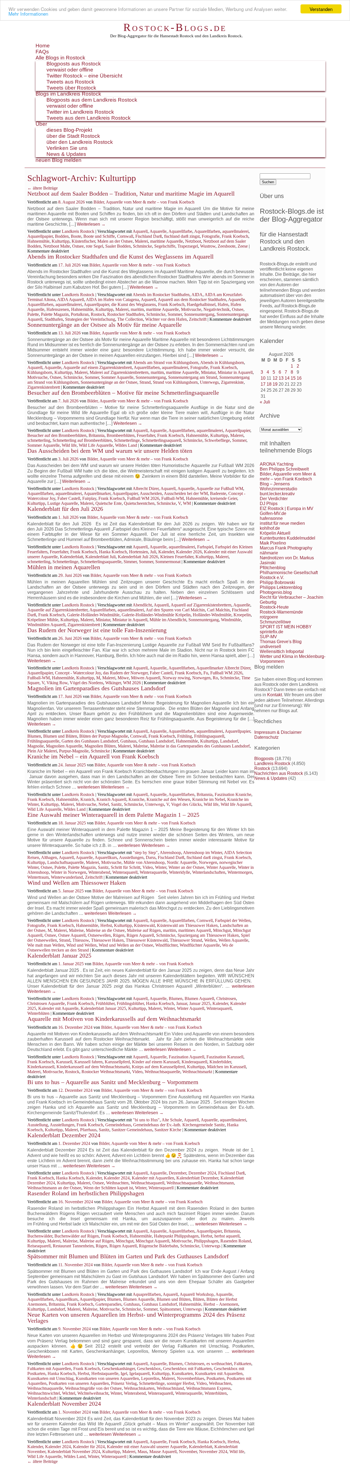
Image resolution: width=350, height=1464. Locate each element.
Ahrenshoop (170, 852)
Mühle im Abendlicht (168, 619)
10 (263, 378)
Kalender (166, 551)
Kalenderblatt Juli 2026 (138, 556)
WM (187, 503)
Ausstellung (37, 1124)
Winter (160, 867)
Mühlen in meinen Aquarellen (63, 567)
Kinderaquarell (194, 1061)
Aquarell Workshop (197, 1294)
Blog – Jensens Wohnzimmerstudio (278, 486)
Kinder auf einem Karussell (155, 1061)
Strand (145, 382)
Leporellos (150, 1378)
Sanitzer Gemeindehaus (132, 1129)
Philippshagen (206, 1241)
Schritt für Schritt (125, 867)
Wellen (210, 940)
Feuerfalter (146, 435)
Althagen (49, 857)
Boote (76, 236)
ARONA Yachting (276, 464)
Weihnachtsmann (219, 1183)
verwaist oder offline (69, 70)
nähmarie (269, 553)
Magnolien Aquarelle (64, 746)
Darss (151, 857)
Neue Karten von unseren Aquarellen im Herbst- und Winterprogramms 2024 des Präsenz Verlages (136, 1317)
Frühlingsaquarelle (43, 741)
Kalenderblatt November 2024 (64, 1403)
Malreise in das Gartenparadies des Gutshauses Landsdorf (200, 746)
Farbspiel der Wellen (232, 920)
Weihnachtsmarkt (197, 1071)
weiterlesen (88, 787)
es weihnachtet (219, 1363)
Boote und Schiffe (99, 236)
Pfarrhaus (88, 1129)
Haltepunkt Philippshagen (176, 1236)
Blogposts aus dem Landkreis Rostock (91, 100)
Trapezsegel (187, 246)
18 (269, 384)
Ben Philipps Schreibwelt (284, 469)
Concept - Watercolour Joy (78, 673)
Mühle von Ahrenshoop (144, 862)
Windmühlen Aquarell (46, 624)
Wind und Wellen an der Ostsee (126, 945)
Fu (205, 673)
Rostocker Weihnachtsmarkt (105, 1071)
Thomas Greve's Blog (281, 641)
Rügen (118, 935)
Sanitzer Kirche (167, 1129)
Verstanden (321, 8)
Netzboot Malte (56, 246)
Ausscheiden (151, 493)
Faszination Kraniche (233, 794)
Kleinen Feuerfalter (176, 556)
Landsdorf (229, 741)
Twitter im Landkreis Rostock (80, 112)
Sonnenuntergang (199, 314)
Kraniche (136, 799)
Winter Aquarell (190, 1008)
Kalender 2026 (189, 551)
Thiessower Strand (186, 940)
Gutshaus (128, 741)
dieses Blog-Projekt (69, 130)
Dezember (177, 1173)
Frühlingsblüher (130, 1003)
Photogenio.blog (276, 592)
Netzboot (193, 241)
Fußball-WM (172, 498)
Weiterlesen (91, 224)
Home (43, 45)
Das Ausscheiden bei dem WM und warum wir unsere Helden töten (109, 450)
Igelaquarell (139, 1373)
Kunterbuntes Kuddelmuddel (287, 538)
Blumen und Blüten (60, 736)
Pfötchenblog (272, 567)
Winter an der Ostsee (186, 867)
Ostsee (78, 246)
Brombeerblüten (121, 435)
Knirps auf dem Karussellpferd (158, 1066)
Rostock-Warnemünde (281, 612)
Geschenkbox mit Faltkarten (187, 1368)
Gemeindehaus (118, 1124)
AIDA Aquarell (70, 299)
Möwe (123, 677)
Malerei (141, 241)
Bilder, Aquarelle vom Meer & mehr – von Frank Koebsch (144, 202)
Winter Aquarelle (221, 867)
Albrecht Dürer (146, 488)
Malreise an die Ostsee (105, 930)
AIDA (197, 294)
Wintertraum (38, 877)
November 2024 (213, 1451)
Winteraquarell (125, 872)
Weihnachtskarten (139, 1388)
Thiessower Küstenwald (147, 940)
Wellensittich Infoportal (282, 651)
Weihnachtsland (170, 1388)
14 (287, 378)
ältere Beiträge (42, 188)
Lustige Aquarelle (62, 503)
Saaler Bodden (118, 246)
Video (147, 867)
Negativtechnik (216, 309)
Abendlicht (142, 605)
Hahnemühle (38, 241)
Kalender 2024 (117, 1178)
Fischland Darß (148, 236)
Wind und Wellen (81, 945)
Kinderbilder (220, 1061)
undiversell (270, 646)
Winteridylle (179, 872)
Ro (215, 677)
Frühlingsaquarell (209, 736)
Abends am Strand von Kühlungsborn (165, 362)
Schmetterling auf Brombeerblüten (82, 440)
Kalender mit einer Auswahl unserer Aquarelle (147, 1446)
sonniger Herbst (180, 1383)
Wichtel (68, 1393)
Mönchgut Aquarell (152, 1241)
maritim (137, 309)
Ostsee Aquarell (72, 935)
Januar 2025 (199, 1003)
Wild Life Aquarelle (96, 445)
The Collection (130, 319)
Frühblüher (105, 1003)
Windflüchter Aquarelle (200, 945)
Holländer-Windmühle (212, 614)
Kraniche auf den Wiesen (168, 799)
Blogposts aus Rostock (73, 64)
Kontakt (274, 694)
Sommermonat (167, 561)
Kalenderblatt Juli (100, 556)
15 (293, 378)
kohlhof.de (270, 528)
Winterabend (99, 872)
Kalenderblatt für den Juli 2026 (66, 508)
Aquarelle (158, 231)
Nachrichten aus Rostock (278, 773)
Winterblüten (38, 1013)
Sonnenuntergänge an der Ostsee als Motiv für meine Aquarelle (104, 324)
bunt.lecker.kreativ (277, 493)
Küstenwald (144, 925)
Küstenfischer (83, 241)
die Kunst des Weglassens (133, 304)
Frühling (184, 736)
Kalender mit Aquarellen (153, 1178)
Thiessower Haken (107, 940)
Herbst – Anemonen (220, 1304)
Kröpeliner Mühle (42, 619)
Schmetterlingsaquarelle (100, 561)
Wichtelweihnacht (92, 1393)
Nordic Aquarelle (182, 862)
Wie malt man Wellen (45, 945)
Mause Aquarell (163, 1451)
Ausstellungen (131, 857)
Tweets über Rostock (71, 88)
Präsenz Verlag (124, 1383)
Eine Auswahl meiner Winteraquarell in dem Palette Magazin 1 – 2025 (113, 814)
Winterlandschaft (41, 1398)
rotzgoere (269, 617)
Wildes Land (126, 445)
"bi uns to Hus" (146, 1120)
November (188, 1451)
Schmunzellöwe (275, 622)
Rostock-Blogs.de (175, 27)
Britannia (96, 435)
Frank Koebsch (235, 236)
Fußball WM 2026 (143, 498)
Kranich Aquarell (111, 799)
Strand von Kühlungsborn (175, 382)
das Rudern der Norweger (125, 673)
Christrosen (226, 998)
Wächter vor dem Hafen (166, 319)
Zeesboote (226, 246)
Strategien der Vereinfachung (90, 319)
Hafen (223, 304)
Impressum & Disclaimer (278, 732)
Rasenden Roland (235, 1241)
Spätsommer (170, 1309)
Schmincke (142, 246)
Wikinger (113, 682)
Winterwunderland (67, 877)
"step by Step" (145, 852)
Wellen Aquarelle (233, 940)
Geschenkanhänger (118, 1368)
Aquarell (140, 231)
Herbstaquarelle (104, 1373)
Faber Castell (68, 498)
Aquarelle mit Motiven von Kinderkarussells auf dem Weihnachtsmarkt (114, 1018)
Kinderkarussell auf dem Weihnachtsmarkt (93, 1066)
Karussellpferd (117, 1061)
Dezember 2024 (202, 1173)
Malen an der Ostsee (115, 241)
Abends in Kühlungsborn (222, 362)
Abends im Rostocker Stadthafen (161, 294)
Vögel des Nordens (86, 682)
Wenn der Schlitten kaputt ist (108, 1187)
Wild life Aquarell (236, 804)
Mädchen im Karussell (226, 1066)
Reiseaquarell (39, 1246)
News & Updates (66, 154)
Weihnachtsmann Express (208, 1388)
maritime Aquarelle (166, 241)
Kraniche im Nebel (208, 799)
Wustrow (207, 246)
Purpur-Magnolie (74, 751)
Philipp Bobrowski (277, 582)
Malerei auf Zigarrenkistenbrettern (119, 372)
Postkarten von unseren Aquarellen (79, 1383)
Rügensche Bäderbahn (158, 1246)
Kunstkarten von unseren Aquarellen (107, 1378)
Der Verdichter (274, 498)
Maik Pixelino (273, 543)
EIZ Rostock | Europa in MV (286, 508)
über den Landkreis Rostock (79, 142)
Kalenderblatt (71, 556)
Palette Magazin (55, 314)
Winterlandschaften (208, 872)
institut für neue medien (282, 523)
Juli (153, 551)
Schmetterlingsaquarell (161, 440)
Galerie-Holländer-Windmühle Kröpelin (156, 614)
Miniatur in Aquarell (235, 372)
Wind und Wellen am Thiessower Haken (76, 882)
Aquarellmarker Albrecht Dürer (223, 668)
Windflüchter (166, 945)
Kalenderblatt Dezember (197, 1178)
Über (41, 124)
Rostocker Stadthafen (125, 314)
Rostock (98, 314)
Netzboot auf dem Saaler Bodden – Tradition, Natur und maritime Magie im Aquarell (131, 193)
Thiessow (80, 940)
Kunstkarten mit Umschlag (50, 1378)
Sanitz (116, 804)
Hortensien (138, 551)
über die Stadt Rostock (73, 136)
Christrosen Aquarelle (46, 1003)
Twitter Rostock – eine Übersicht (84, 76)
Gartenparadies (108, 1304)
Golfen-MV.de (273, 513)
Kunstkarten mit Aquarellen (219, 1373)
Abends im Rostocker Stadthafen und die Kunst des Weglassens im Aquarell (120, 256)
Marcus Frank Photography (286, 548)
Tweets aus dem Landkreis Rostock (88, 118)
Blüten (198, 1299)
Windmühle (231, 619)
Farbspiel (205, 547)
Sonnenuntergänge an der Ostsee (109, 382)
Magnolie (35, 746)
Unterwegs (209, 382)
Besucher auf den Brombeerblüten (56, 435)
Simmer (130, 561)
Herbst (106, 925)
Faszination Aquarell (186, 1057)
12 (275, 378)
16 (299, 378)
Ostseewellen (99, 935)
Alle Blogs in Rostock (60, 58)
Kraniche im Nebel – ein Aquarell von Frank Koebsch (93, 756)
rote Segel (94, 246)
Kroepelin (242, 614)
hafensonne (271, 518)
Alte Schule (172, 1120)
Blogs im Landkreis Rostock (68, 94)
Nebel (103, 804)
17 (263, 384)
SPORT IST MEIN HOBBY (286, 626)
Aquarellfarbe (180, 231)
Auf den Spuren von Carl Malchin (175, 610)
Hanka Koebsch (113, 551)
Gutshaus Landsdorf (156, 741)
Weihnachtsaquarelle (162, 1071)
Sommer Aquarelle (117, 377)
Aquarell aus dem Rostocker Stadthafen (192, 299)
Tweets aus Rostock (70, 82)
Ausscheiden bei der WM (186, 493)
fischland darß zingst (182, 236)
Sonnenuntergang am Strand (192, 377)
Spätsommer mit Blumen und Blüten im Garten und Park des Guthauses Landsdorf (128, 1256)
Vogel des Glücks (186, 804)
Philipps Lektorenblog (281, 587)
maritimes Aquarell (194, 930)
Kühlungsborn (39, 372)
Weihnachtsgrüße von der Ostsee (93, 1388)
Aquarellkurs (106, 857)
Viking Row (57, 682)
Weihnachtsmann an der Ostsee (54, 1187)
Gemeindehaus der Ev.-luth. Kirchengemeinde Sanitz (179, 1124)
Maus (142, 1451)
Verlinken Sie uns (67, 148)
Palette (33, 314)
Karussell (64, 1061)
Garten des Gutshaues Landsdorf (90, 741)
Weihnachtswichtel (43, 1393)
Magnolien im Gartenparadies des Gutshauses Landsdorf (96, 688)
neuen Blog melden (58, 160)
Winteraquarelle (153, 872)
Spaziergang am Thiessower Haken (208, 935)
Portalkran (80, 314)
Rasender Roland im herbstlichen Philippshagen (85, 1193)
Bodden (62, 236)
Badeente (218, 493)
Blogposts (264, 758)
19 (275, 384)
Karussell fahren (88, 1061)
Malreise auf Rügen (144, 930)
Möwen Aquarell (145, 677)
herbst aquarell (227, 1236)
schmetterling (38, 440)
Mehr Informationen (28, 13)
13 (281, 378)
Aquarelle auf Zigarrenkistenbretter (57, 610)
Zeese (243, 246)
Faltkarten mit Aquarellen (49, 1368)
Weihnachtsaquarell (147, 1183)
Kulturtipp (60, 241)
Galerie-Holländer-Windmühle (93, 614)
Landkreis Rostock (78, 231)
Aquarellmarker (97, 493)
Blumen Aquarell (199, 998)
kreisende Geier (223, 498)
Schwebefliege (217, 440)
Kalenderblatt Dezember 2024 (63, 1135)
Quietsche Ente (108, 503)
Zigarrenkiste (232, 382)
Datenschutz (266, 737)
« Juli (265, 402)
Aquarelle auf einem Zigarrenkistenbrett (97, 367)
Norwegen (201, 677)
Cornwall (125, 236)
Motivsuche (191, 309)
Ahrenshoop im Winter (202, 852)
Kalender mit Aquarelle (58, 1008)
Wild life (69, 445)
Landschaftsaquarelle (65, 862)
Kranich (87, 799)
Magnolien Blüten (100, 746)
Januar (181, 1003)
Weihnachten (117, 1183)
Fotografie (211, 236)
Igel (124, 1373)
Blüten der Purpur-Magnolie (103, 736)
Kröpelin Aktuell (275, 533)
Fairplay (89, 498)
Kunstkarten (182, 1373)
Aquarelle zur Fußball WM (219, 488)
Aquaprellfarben (147, 1294)
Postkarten (215, 1378)
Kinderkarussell (40, 1066)
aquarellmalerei (235, 231)
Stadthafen (54, 319)
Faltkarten (242, 1363)
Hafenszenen (57, 309)
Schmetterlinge (127, 440)
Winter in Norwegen (68, 872)
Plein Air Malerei (42, 751)
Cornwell (205, 920)
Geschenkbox (149, 1368)
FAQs (42, 52)
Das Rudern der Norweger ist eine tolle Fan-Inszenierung (97, 630)
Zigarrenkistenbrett (43, 387)
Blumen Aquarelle (138, 1299)
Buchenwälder (39, 1236)
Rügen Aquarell (140, 935)
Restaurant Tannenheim (73, 1246)
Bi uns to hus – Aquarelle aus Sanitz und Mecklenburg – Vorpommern (112, 1082)
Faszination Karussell (224, 1057)
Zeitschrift (197, 319)
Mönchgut (222, 930)
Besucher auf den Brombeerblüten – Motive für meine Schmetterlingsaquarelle (123, 392)
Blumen (34, 736)
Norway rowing (176, 677)
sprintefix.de (271, 631)
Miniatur (208, 372)
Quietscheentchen (139, 503)
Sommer (175, 314)
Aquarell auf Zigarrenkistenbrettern (201, 605)
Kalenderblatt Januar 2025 (59, 955)
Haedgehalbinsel (201, 304)
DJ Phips (269, 503)
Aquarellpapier (40, 236)
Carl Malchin (218, 610)
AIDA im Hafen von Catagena (112, 299)
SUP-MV (268, 636)
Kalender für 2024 (89, 1446)
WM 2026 (132, 682)
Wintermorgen (240, 872)
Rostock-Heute (274, 607)
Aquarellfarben (207, 231)
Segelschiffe (164, 246)
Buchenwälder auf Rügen (76, 1236)
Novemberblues (190, 1378)
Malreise (140, 746)
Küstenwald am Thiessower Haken (187, 925)
